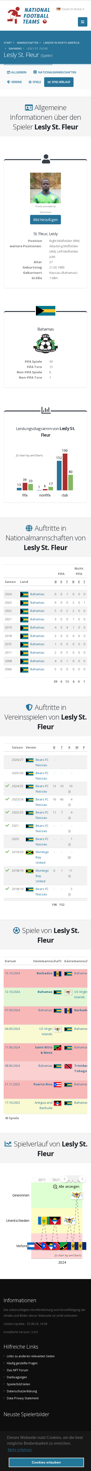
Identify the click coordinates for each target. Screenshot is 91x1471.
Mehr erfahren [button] (20, 1450)
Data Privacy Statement (23, 1398)
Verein (31, 747)
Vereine (16, 82)
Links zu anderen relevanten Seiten (31, 1356)
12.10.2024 (12, 992)
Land (24, 582)
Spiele (36, 82)
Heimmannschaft (47, 961)
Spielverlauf (60, 82)
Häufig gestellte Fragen (22, 1363)
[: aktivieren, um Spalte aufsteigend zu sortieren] (7, 747)
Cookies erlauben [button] (46, 1462)
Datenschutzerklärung (22, 1391)
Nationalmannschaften (57, 72)
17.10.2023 (12, 1102)
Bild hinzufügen (45, 219)
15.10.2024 (12, 973)
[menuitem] (73, 1179)
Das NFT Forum (17, 1370)
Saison (10, 582)
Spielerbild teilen (18, 1384)
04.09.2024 (12, 1028)
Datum (10, 961)
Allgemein (18, 72)
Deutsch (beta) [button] (72, 9)
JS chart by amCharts (29, 455)
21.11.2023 (12, 1084)
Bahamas (37, 594)
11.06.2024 (12, 1047)
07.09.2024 (12, 1010)
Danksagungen (17, 1377)
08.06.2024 (12, 1065)
